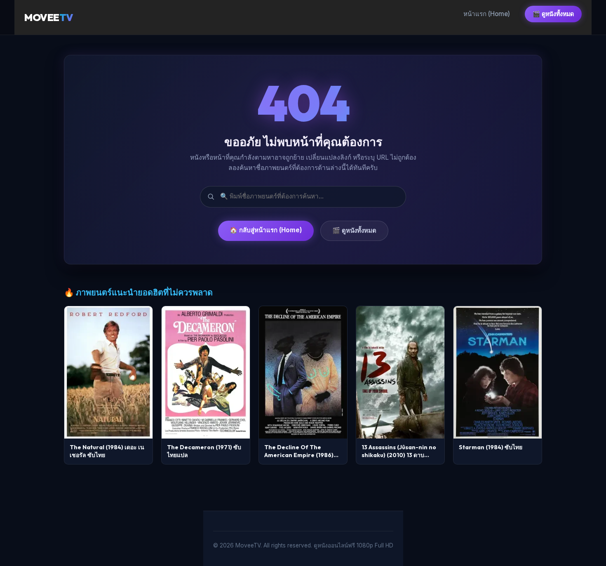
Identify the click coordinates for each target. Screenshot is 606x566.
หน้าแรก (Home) (486, 14)
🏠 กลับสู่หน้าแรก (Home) (266, 230)
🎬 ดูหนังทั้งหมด (553, 13)
